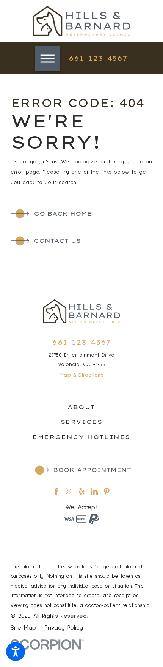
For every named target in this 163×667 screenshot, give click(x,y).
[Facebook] (56, 491)
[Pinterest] (106, 491)
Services (82, 422)
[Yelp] (81, 491)
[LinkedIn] (94, 491)
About (81, 407)
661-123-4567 (98, 58)
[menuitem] (81, 407)
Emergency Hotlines (81, 437)
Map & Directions (81, 375)
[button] (15, 651)
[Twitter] (68, 491)
